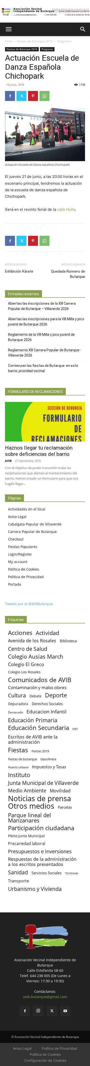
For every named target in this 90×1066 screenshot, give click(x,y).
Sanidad (18, 872)
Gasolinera (48, 759)
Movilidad (60, 790)
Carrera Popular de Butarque (32, 531)
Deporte (56, 695)
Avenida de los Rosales (32, 640)
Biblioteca (68, 640)
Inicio (8, 41)
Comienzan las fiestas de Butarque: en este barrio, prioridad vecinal (43, 368)
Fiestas (18, 750)
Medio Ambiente (27, 790)
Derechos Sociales (47, 703)
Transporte (18, 881)
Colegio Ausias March (35, 656)
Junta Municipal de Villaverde (43, 782)
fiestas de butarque (22, 759)
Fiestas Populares (22, 546)
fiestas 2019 (40, 751)
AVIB (8, 461)
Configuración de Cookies (45, 1060)
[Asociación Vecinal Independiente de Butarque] (45, 11)
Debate (36, 696)
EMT (75, 729)
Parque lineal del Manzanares (29, 817)
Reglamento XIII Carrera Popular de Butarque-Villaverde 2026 (44, 352)
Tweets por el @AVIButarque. (29, 603)
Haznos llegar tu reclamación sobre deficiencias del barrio (38, 451)
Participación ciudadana (41, 828)
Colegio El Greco (26, 664)
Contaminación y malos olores (37, 687)
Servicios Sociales (47, 872)
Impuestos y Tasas (49, 767)
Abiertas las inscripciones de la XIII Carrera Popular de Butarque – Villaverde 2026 (42, 306)
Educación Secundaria (38, 727)
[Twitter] (21, 96)
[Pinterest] (33, 96)
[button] (8, 29)
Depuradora (18, 703)
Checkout (16, 539)
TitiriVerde (71, 873)
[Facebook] (10, 96)
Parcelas (65, 807)
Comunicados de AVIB (39, 679)
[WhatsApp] (45, 96)
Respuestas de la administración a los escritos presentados (42, 862)
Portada (14, 584)
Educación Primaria (32, 720)
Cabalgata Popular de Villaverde (35, 524)
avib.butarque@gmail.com (45, 996)
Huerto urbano (18, 767)
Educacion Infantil (46, 711)
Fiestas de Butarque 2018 (34, 41)
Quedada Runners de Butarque (68, 274)
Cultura (17, 695)
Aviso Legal (17, 516)
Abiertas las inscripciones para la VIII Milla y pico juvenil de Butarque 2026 (46, 321)
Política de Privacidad (26, 576)
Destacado (15, 712)
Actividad (47, 632)
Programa (64, 41)
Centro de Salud (27, 648)
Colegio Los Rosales (24, 672)
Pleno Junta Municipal (26, 835)
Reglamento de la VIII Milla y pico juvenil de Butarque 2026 (41, 337)
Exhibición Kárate (19, 271)
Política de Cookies (23, 569)
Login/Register (20, 554)
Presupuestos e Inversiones (40, 851)
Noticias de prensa (39, 798)
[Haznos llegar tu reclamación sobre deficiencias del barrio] (45, 422)
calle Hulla (66, 209)
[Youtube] (65, 1011)
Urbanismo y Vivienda (35, 888)
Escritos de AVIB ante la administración (33, 739)
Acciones (20, 632)
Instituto (19, 775)
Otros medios (31, 806)
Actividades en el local (26, 509)
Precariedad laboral (26, 843)
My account (17, 561)
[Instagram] (38, 1011)
